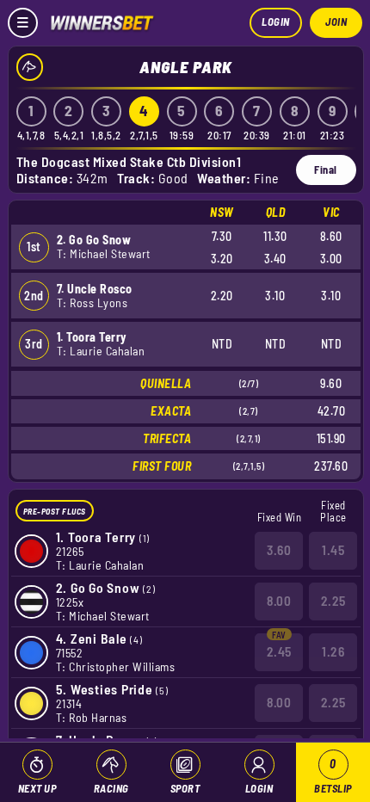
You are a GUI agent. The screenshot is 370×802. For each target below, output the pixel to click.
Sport (185, 788)
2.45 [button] (279, 651)
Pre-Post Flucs (54, 511)
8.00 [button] (279, 600)
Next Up (37, 788)
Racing (111, 788)
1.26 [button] (333, 651)
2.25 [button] (333, 600)
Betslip (333, 775)
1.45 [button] (333, 550)
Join (336, 21)
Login (276, 21)
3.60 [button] (279, 550)
